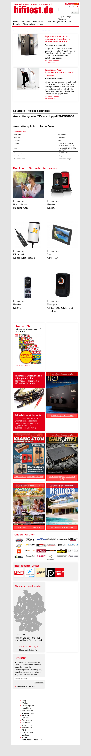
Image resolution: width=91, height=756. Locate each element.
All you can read (36, 24)
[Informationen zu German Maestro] (41, 546)
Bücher (25, 703)
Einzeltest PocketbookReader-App (20, 204)
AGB (24, 730)
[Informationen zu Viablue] (51, 557)
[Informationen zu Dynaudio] (62, 540)
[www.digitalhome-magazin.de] (19, 579)
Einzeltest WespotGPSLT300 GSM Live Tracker (60, 306)
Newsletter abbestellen (26, 686)
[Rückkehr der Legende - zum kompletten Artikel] (29, 50)
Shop (25, 24)
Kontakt (25, 737)
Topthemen (27, 720)
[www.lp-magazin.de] (50, 579)
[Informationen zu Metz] (41, 551)
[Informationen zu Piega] (73, 551)
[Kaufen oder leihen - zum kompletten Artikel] (29, 85)
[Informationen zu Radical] (19, 557)
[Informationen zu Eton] (30, 546)
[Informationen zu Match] (30, 551)
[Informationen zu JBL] (19, 551)
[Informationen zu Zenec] (73, 557)
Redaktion (26, 708)
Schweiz (21, 634)
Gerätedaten (27, 710)
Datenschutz (27, 732)
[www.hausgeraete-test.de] (30, 579)
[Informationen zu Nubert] (62, 551)
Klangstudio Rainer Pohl (29, 650)
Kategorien (58, 21)
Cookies (25, 735)
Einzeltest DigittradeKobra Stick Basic (24, 254)
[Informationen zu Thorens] (41, 557)
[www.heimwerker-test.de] (40, 579)
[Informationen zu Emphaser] (73, 540)
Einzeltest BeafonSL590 (53, 204)
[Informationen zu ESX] (19, 546)
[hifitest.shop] (59, 579)
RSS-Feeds (27, 717)
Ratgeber (17, 24)
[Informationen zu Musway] (51, 551)
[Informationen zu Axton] (41, 540)
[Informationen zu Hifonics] (73, 546)
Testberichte (25, 21)
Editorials (26, 722)
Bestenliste (38, 21)
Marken (48, 21)
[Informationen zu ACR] (19, 540)
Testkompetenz (28, 705)
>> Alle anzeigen (51, 63)
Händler (67, 21)
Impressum (27, 725)
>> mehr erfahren (23, 366)
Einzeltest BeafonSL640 (19, 304)
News (15, 21)
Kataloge (25, 715)
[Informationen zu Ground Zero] (51, 546)
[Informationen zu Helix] (62, 546)
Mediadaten (27, 727)
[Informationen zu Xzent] (62, 557)
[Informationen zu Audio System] (30, 540)
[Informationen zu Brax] (51, 540)
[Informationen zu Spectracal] (30, 557)
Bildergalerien (28, 713)
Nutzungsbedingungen (32, 739)
